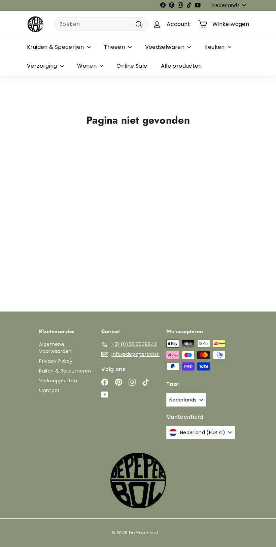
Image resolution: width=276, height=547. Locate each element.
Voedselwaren (165, 47)
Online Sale (131, 66)
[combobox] (101, 24)
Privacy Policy (55, 361)
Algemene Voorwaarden (55, 348)
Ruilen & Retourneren (65, 370)
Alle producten (181, 66)
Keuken (215, 47)
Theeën (115, 47)
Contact (49, 390)
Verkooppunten (58, 380)
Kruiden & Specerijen (56, 47)
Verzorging (43, 66)
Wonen (87, 66)
